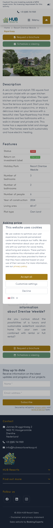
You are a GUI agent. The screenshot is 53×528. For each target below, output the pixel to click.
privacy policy (20, 266)
